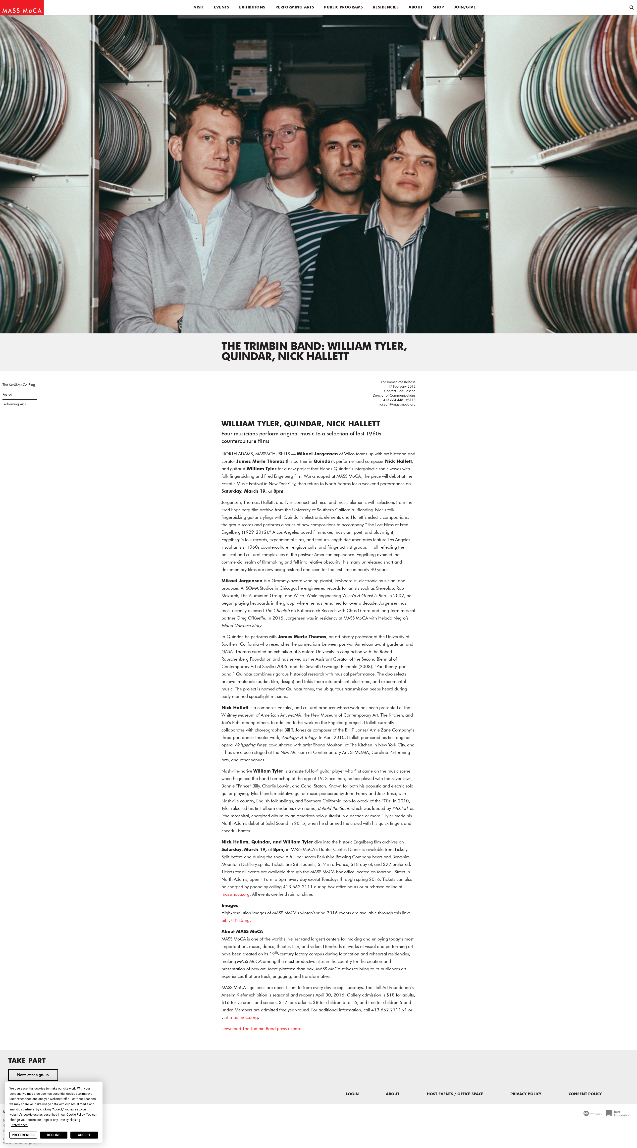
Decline (53, 1135)
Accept (84, 1135)
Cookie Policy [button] (75, 1114)
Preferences (23, 1135)
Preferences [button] (19, 1125)
